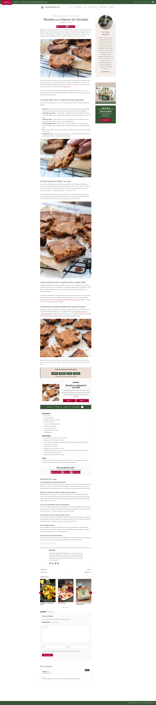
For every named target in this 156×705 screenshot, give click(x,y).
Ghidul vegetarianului (93, 7)
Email (69, 647)
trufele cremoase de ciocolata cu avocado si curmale (71, 299)
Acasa (70, 7)
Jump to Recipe (62, 26)
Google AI (62, 373)
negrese (49, 543)
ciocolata (43, 543)
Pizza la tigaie (43, 571)
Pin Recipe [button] (67, 472)
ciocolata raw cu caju (45, 299)
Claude (69, 373)
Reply (87, 670)
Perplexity (76, 373)
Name (44, 647)
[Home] (52, 16)
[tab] (63, 607)
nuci (54, 543)
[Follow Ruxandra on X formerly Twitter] (53, 563)
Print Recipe (72, 26)
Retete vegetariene (77, 7)
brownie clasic (67, 86)
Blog (85, 7)
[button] (73, 382)
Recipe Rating (46, 622)
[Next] (91, 592)
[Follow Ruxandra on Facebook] (50, 563)
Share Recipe (76, 472)
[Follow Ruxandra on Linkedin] (55, 563)
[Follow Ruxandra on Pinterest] (58, 563)
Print (70, 400)
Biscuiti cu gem (62, 603)
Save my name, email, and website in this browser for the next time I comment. (62, 651)
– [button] (80, 406)
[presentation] (48, 590)
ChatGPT (55, 373)
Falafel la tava (87, 571)
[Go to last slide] (40, 592)
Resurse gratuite (103, 7)
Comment (46, 627)
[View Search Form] (150, 2)
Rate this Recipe (57, 472)
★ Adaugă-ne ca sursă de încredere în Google (66, 376)
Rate (83, 400)
